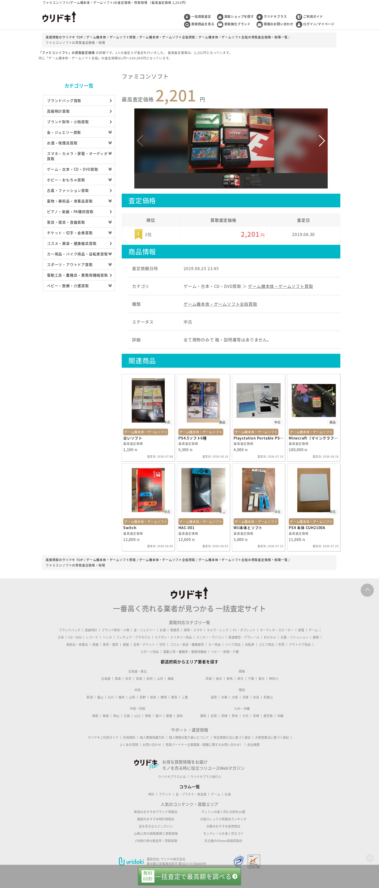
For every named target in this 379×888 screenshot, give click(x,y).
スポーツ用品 (149, 651)
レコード (92, 637)
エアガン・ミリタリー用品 (173, 637)
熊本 (235, 715)
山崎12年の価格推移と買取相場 (156, 833)
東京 (261, 678)
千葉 (251, 678)
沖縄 (280, 715)
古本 (61, 637)
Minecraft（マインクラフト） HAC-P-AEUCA (314, 438)
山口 (137, 715)
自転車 (249, 644)
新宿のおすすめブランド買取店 (155, 812)
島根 (106, 715)
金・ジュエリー (144, 630)
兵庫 (245, 697)
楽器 (95, 644)
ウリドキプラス (275, 16)
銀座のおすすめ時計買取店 (155, 819)
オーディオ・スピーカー (277, 630)
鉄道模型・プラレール (243, 637)
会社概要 (253, 744)
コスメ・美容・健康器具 (187, 644)
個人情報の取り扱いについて (189, 737)
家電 (301, 630)
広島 (127, 715)
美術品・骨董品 (77, 644)
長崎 (224, 715)
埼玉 (240, 678)
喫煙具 (174, 630)
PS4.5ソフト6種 (192, 438)
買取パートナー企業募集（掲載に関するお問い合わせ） (204, 744)
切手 (162, 644)
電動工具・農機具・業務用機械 (185, 651)
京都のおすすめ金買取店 (223, 826)
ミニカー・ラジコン (210, 637)
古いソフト (132, 438)
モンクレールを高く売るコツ (223, 833)
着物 (316, 637)
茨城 (208, 678)
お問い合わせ (152, 744)
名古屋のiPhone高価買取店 (223, 840)
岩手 (128, 678)
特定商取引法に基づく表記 (232, 737)
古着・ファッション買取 (68, 190)
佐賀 (214, 715)
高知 (180, 715)
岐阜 (153, 697)
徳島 (148, 715)
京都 (224, 697)
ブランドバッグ (69, 630)
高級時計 (91, 630)
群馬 (230, 678)
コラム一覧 (189, 786)
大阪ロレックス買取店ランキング (223, 819)
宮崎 (256, 715)
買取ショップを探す (239, 16)
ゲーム (313, 630)
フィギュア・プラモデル (133, 637)
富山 (100, 697)
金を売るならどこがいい (156, 826)
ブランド (165, 794)
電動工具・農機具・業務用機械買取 (77, 275)
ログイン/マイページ (318, 24)
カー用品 (214, 644)
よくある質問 (129, 744)
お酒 (163, 630)
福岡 (203, 715)
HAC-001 (186, 527)
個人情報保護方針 (152, 737)
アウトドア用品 (300, 644)
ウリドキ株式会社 (173, 859)
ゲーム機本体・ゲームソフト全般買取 (220, 304)
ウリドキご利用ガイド (103, 737)
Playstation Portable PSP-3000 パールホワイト (259, 438)
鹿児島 (268, 715)
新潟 (90, 697)
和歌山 (268, 697)
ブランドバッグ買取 (64, 100)
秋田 (149, 678)
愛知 (174, 697)
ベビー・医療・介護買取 (68, 285)
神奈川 (273, 678)
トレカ (107, 637)
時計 (151, 794)
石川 (111, 697)
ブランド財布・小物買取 (68, 121)
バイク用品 (233, 644)
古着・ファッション (294, 637)
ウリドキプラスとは (172, 776)
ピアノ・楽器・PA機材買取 (70, 211)
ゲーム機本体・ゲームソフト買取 (280, 286)
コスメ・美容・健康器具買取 (71, 243)
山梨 (132, 697)
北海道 (105, 678)
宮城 (139, 678)
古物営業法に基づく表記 (272, 737)
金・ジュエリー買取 (64, 132)
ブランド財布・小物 (115, 630)
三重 (185, 697)
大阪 (235, 697)
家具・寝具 (110, 644)
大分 (245, 715)
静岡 (164, 697)
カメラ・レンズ (217, 630)
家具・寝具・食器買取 (66, 222)
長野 (142, 697)
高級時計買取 (58, 111)
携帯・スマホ (193, 630)
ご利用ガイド (313, 16)
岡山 (116, 715)
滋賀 (214, 697)
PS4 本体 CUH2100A (307, 527)
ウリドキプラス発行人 (205, 776)
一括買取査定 (201, 16)
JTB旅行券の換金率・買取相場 (156, 840)
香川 (158, 715)
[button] (321, 140)
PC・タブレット (244, 630)
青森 (118, 678)
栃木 (219, 678)
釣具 (281, 644)
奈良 (256, 697)
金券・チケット (144, 644)
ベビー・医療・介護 (225, 651)
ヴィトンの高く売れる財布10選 (223, 812)
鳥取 (95, 715)
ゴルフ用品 (266, 644)
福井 (121, 697)
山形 (160, 678)
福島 (171, 678)
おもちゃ (270, 637)
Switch (130, 527)
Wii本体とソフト (248, 527)
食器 (126, 644)
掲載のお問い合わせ (278, 24)
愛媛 (169, 715)
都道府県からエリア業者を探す (189, 661)
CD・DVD (74, 637)
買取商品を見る (203, 24)
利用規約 (129, 737)
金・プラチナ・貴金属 (191, 794)
